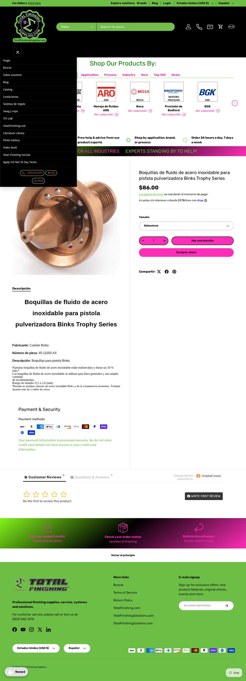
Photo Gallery (11, 140)
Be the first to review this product (47, 501)
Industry (128, 75)
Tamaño (144, 217)
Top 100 (160, 75)
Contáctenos (10, 97)
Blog (155, 3)
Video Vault (10, 147)
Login (167, 3)
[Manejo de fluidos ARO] (106, 92)
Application (89, 75)
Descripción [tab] (21, 288)
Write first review (205, 496)
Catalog (7, 89)
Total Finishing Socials (16, 155)
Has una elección (202, 240)
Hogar (6, 60)
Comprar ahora (186, 252)
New (144, 75)
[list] (66, 221)
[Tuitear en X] (159, 271)
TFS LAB (8, 118)
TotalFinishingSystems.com (133, 623)
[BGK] (207, 92)
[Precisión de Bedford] (174, 92)
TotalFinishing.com (14, 126)
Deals (175, 75)
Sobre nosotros (12, 75)
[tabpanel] (66, 343)
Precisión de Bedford (173, 108)
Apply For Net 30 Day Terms (20, 162)
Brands (142, 3)
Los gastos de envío (151, 194)
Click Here (58, 3)
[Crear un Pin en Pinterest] (174, 271)
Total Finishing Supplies (33, 667)
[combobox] (115, 27)
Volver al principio (123, 555)
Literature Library (13, 133)
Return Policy (123, 600)
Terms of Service (125, 592)
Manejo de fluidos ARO (106, 108)
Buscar (7, 67)
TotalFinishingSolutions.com (133, 615)
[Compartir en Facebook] (166, 271)
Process (110, 75)
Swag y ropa (10, 111)
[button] (220, 26)
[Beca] (140, 92)
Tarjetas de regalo (14, 104)
